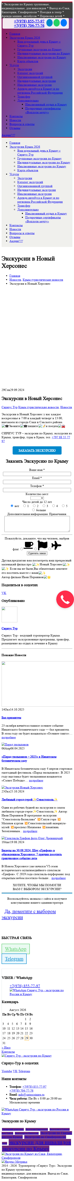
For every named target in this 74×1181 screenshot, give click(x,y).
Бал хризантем (11, 717)
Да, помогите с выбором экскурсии (29, 914)
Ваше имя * (37, 470)
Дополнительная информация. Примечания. (37, 514)
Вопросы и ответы (22, 124)
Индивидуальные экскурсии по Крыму (43, 53)
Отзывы (14, 128)
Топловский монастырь (13, 1129)
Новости (15, 120)
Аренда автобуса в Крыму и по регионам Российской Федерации (40, 90)
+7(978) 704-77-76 (29, 25)
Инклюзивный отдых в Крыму (46, 104)
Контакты (16, 116)
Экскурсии (24, 69)
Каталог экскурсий (30, 73)
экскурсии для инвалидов (40, 1142)
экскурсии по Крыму (25, 1149)
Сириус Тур (10, 407)
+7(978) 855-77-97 (29, 21)
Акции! (8, 135)
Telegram (14, 959)
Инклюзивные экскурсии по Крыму (41, 57)
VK (4, 593)
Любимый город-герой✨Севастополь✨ (30, 799)
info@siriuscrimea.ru (31, 1094)
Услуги (14, 65)
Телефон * (37, 486)
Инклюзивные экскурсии (34, 85)
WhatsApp (15, 949)
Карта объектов (27, 61)
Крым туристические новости (38, 407)
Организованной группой (34, 77)
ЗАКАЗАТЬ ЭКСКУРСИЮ (37, 450)
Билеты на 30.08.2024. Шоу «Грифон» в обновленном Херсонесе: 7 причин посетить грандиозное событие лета (32, 854)
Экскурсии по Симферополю (45, 1137)
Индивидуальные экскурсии (36, 81)
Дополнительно (28, 100)
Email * (37, 478)
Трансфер (23, 96)
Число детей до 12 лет (37, 502)
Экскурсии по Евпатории (27, 1133)
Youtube (7, 1071)
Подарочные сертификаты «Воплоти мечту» (43, 110)
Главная (14, 34)
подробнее (9, 737)
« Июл (6, 1047)
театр (4, 1143)
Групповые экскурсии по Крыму (39, 49)
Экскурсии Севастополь (36, 1129)
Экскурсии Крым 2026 (24, 37)
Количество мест (37, 494)
